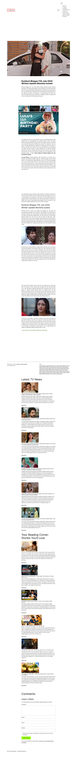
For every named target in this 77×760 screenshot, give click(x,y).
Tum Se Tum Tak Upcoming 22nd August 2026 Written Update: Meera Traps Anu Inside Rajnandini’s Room (38, 519)
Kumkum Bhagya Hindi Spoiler (55, 367)
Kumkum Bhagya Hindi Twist (51, 368)
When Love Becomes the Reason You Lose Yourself (32, 626)
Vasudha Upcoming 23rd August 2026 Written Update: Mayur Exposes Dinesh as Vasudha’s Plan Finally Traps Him (37, 394)
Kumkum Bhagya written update (59, 372)
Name (23, 717)
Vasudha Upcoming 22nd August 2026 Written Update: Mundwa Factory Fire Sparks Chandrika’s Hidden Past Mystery (37, 469)
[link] (20, 113)
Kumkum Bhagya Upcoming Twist (46, 372)
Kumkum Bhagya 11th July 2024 (52, 365)
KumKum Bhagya (24, 364)
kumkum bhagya (42, 365)
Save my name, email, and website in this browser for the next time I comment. (38, 734)
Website (23, 727)
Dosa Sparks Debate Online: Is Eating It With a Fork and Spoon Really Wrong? (36, 602)
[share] (56, 113)
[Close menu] (62, 3)
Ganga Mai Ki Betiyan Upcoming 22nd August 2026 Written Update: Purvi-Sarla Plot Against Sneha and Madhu (37, 494)
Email (23, 722)
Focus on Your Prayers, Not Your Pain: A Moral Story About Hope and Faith (38, 552)
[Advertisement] (38, 33)
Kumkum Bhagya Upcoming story (62, 371)
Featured (18, 364)
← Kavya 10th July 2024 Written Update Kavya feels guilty (34, 330)
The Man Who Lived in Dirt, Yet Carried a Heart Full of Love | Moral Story (37, 650)
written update (59, 373)
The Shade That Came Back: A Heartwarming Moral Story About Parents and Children (37, 674)
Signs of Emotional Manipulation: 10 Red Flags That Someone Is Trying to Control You (37, 577)
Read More (23, 405)
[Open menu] (58, 10)
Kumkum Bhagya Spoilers (51, 371)
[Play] (45, 109)
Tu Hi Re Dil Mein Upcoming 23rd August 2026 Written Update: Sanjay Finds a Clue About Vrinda (38, 419)
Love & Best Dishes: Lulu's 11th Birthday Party (32, 113)
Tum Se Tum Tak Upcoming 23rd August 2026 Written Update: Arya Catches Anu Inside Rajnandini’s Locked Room (38, 444)
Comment (24, 704)
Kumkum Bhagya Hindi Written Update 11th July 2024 (53, 369)
